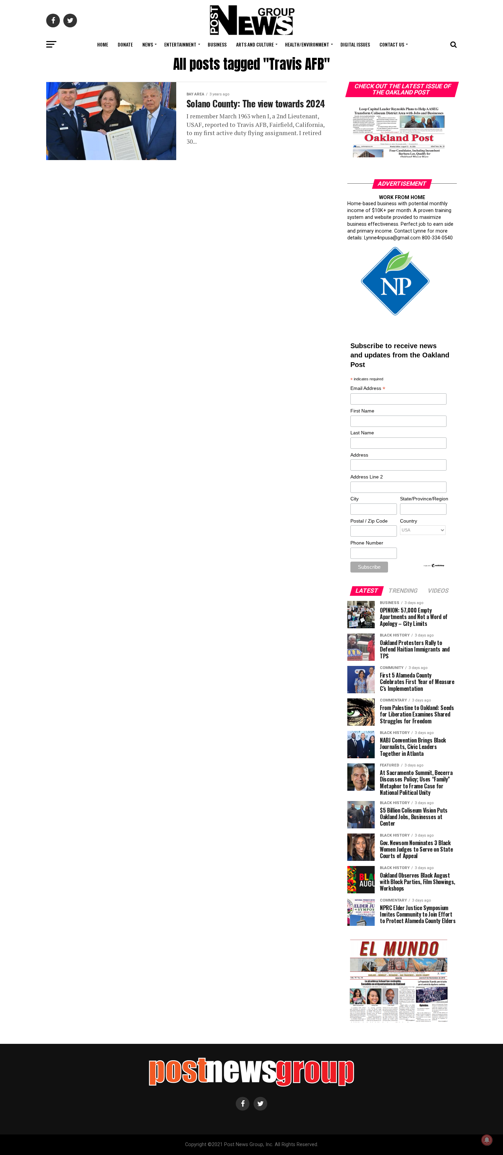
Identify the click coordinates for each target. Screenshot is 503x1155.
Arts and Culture (255, 44)
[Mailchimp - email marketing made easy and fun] (434, 566)
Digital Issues (355, 44)
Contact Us (391, 44)
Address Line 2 (366, 477)
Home (102, 44)
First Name (362, 411)
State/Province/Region (423, 498)
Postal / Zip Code (369, 521)
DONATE (125, 44)
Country (408, 521)
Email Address (367, 388)
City (354, 498)
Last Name (362, 432)
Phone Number (366, 543)
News (147, 44)
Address (359, 455)
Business (217, 44)
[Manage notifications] (486, 1139)
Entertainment (180, 44)
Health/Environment (307, 44)
